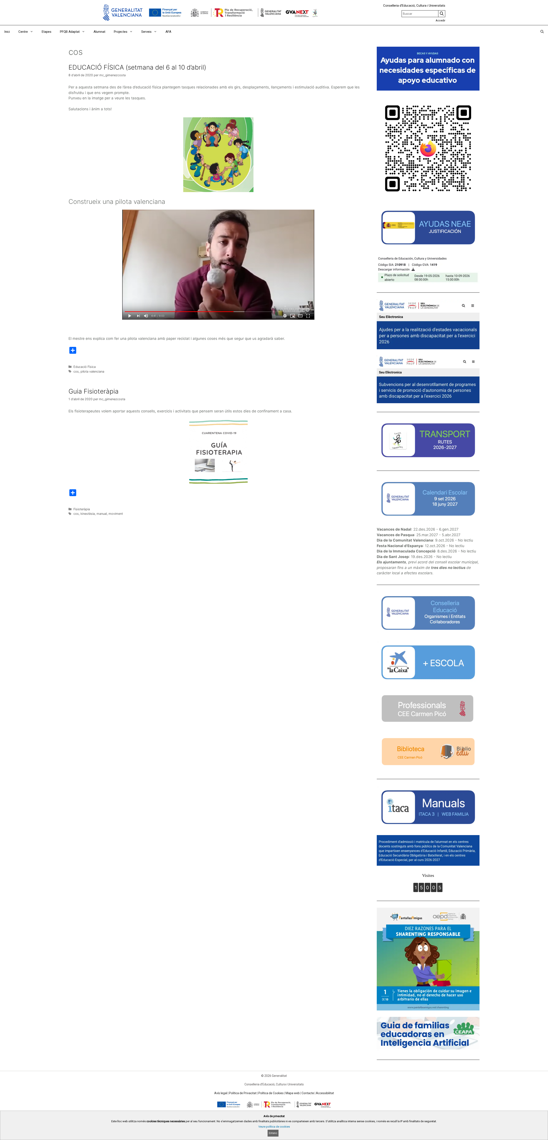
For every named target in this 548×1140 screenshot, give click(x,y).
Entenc (273, 1133)
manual (102, 513)
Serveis (146, 32)
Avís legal (220, 1093)
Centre (23, 32)
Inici (7, 32)
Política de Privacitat (242, 1093)
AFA (168, 32)
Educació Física (84, 367)
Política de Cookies (271, 1093)
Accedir (440, 20)
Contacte (308, 1093)
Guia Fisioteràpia (93, 391)
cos (76, 371)
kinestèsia (87, 513)
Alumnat (99, 32)
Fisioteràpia (81, 509)
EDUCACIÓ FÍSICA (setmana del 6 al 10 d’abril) (137, 67)
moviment (116, 513)
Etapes (46, 32)
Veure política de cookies (274, 1126)
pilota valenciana (92, 371)
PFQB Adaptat (70, 32)
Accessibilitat (325, 1093)
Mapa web (293, 1093)
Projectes (120, 32)
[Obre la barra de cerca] (542, 31)
